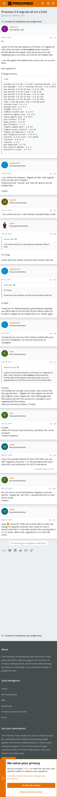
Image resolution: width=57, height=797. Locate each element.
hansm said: (9, 239)
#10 (54, 488)
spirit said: (8, 285)
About (4, 717)
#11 (54, 520)
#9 (55, 455)
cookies (26, 768)
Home (4, 688)
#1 (55, 37)
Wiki (3, 700)
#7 (55, 362)
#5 (55, 279)
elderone (7, 15)
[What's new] (53, 3)
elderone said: (10, 367)
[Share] (51, 37)
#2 (55, 173)
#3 (55, 210)
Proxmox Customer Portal (13, 711)
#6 (55, 333)
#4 (55, 234)
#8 (55, 424)
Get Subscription (9, 694)
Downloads (6, 705)
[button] (4, 3)
